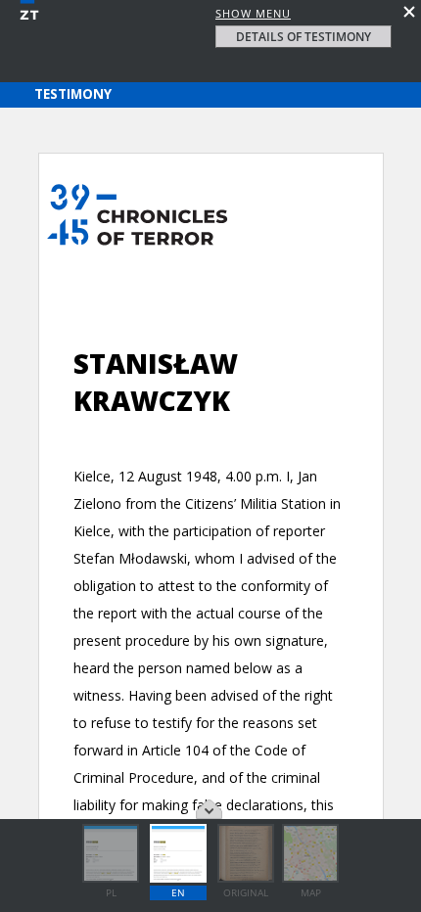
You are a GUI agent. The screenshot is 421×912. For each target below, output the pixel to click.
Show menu (253, 13)
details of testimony (303, 36)
